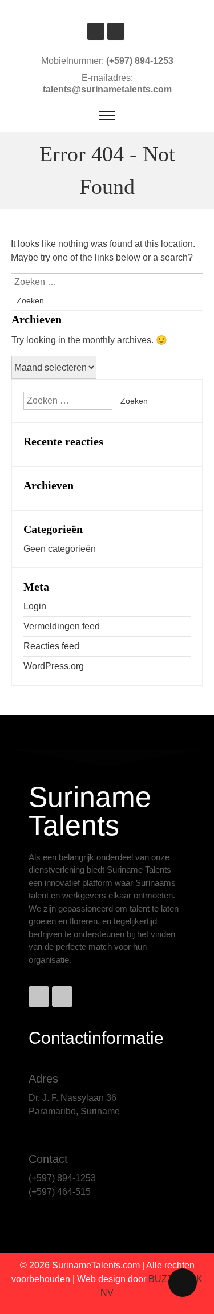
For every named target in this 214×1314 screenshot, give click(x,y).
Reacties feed (51, 646)
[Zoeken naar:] (107, 282)
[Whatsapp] (62, 996)
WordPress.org (53, 666)
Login (34, 606)
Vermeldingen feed (61, 626)
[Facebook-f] (39, 996)
